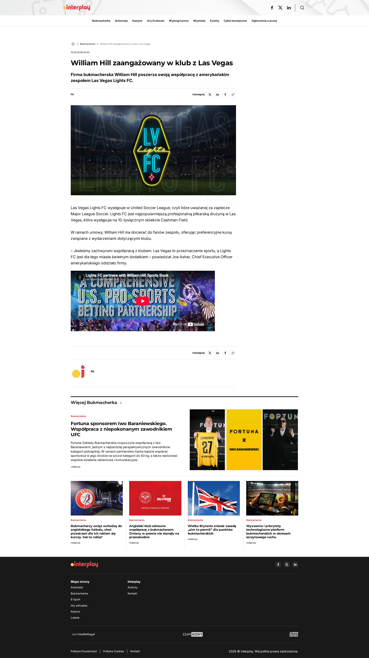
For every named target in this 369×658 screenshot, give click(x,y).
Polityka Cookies (113, 651)
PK (72, 94)
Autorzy (133, 587)
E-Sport (75, 599)
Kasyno (75, 611)
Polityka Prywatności (84, 651)
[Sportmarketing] (83, 634)
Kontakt (132, 593)
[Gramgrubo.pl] (293, 634)
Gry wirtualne (79, 605)
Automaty (77, 587)
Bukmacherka (87, 43)
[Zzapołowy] (193, 634)
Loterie (75, 617)
